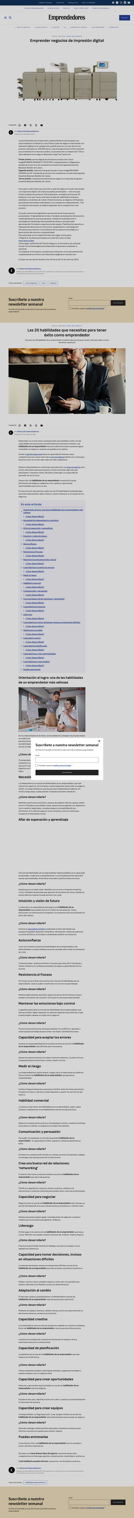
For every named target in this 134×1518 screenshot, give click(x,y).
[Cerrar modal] (99, 741)
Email (38, 755)
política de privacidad (62, 765)
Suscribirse (67, 772)
